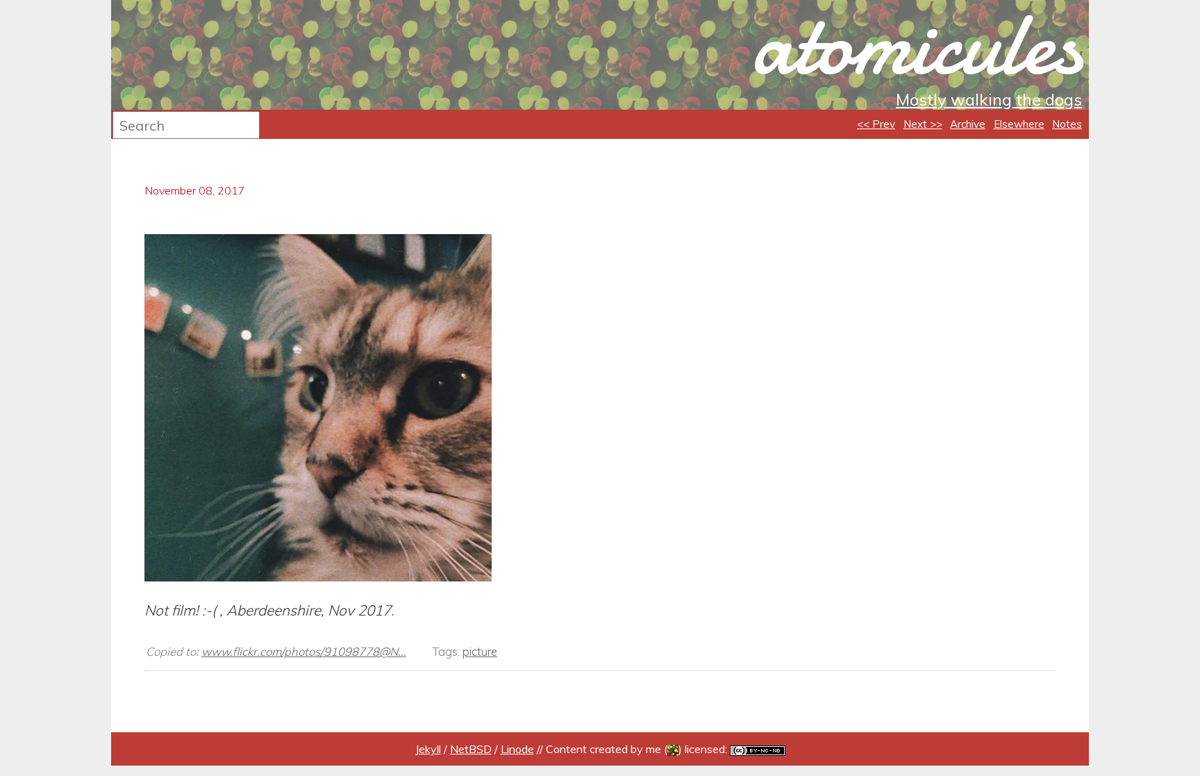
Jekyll (428, 749)
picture (479, 651)
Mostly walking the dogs (989, 99)
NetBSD (471, 749)
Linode (517, 749)
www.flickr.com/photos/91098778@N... (303, 651)
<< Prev (876, 124)
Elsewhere (1019, 124)
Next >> (922, 124)
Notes (1067, 124)
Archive (967, 124)
